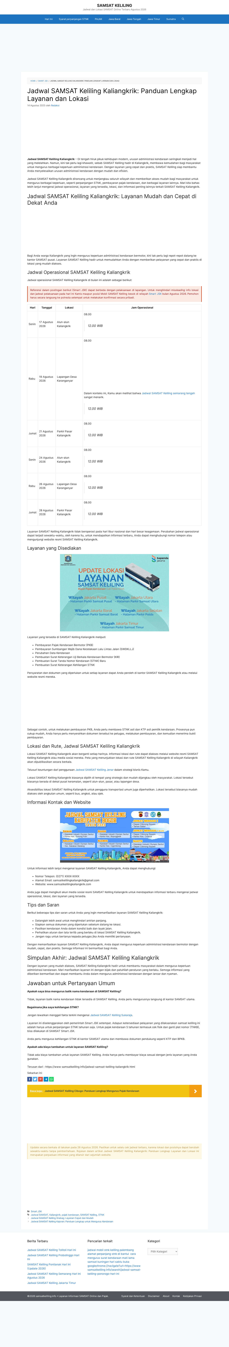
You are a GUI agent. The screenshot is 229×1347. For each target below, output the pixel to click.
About (166, 1296)
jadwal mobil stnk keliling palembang (111, 1250)
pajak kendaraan (70, 1214)
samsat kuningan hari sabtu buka (108, 1261)
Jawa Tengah (134, 19)
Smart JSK (155, 293)
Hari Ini (49, 19)
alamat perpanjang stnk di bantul (108, 1253)
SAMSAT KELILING (114, 5)
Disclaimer (154, 1296)
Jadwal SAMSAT (39, 1214)
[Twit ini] (35, 1079)
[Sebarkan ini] (29, 1079)
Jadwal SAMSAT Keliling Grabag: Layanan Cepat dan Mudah (62, 1218)
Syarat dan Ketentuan (133, 1296)
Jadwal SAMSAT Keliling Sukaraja (111, 1015)
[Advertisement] (114, 48)
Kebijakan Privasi (192, 1296)
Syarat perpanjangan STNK (74, 19)
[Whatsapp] (51, 1079)
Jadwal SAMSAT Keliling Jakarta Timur (51, 1282)
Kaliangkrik (55, 1214)
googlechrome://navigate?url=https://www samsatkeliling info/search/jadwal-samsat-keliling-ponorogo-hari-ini (114, 1269)
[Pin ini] (40, 1079)
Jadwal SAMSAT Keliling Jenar (94, 769)
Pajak (105, 1296)
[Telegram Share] (46, 1079)
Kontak (176, 1296)
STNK (101, 1214)
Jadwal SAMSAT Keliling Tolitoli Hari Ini (51, 1250)
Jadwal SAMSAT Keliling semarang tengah (168, 393)
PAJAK (98, 19)
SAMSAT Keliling (88, 1214)
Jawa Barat (114, 19)
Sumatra (171, 19)
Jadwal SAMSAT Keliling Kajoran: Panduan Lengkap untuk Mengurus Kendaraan (72, 1221)
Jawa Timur (153, 19)
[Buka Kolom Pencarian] (183, 19)
